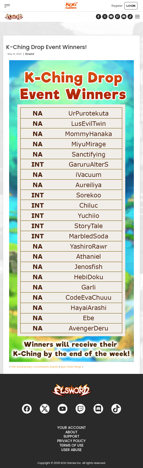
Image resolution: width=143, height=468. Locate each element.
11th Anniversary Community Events (34, 367)
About (71, 432)
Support (71, 436)
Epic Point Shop (71, 367)
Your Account (71, 427)
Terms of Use (71, 445)
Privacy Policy (71, 440)
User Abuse (71, 449)
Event (29, 54)
